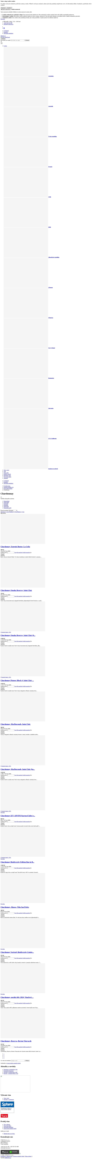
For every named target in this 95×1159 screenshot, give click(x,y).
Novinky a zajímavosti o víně (10, 1072)
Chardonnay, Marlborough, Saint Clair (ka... (18, 769)
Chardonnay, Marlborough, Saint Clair (16, 724)
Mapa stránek (28, 1156)
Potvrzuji (3, 19)
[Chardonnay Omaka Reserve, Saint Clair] (23, 587)
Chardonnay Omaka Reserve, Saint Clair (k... (18, 635)
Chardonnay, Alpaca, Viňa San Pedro (15, 907)
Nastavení (3, 7)
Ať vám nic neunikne (6, 1060)
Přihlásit (27, 1060)
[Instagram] (4, 28)
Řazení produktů (5, 510)
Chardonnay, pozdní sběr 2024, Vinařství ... (17, 997)
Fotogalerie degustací (9, 1071)
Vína (5, 471)
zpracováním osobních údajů (13, 1063)
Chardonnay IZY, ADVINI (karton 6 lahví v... (18, 816)
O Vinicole (6, 30)
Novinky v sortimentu (9, 1099)
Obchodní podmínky (8, 33)
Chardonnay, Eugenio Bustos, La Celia (15, 547)
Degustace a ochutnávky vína (10, 1069)
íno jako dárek (7, 1126)
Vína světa (6, 472)
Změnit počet (4, 552)
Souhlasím (9, 7)
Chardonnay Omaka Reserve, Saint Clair (16, 590)
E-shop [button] (5, 46)
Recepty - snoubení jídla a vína (11, 1073)
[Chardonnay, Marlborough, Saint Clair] (23, 721)
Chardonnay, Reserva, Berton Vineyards (16, 1041)
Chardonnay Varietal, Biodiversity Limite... (17, 952)
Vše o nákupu (7, 1124)
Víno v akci (6, 470)
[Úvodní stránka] (5, 37)
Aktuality (6, 478)
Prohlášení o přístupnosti (6, 1156)
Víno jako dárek (7, 476)
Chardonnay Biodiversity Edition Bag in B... (17, 862)
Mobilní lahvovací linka (9, 1133)
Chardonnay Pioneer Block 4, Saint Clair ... (17, 680)
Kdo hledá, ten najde (5, 40)
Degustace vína (7, 475)
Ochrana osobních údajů (18, 1156)
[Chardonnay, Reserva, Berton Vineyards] (23, 1037)
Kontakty (6, 32)
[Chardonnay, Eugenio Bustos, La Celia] (23, 543)
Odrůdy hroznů (7, 474)
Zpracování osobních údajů (10, 1128)
